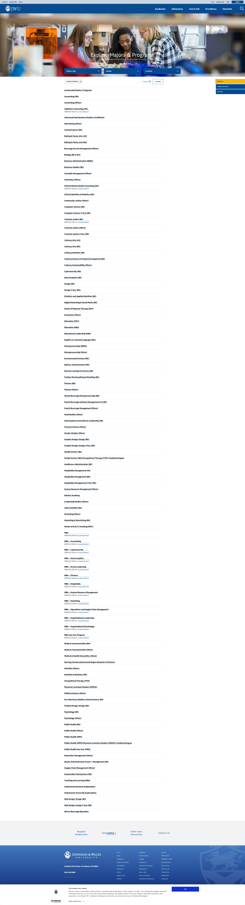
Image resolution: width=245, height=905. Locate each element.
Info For (4, 2)
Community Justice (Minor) (76, 200)
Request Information (223, 86)
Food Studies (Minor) (73, 414)
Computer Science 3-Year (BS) (77, 213)
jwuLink (163, 852)
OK (185, 889)
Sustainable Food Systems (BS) (78, 774)
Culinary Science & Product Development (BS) (84, 259)
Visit (227, 2)
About (118, 856)
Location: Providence (72, 81)
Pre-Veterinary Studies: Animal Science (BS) (83, 699)
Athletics (119, 879)
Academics (160, 9)
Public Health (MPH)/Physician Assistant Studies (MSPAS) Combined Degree (98, 743)
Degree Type (71, 71)
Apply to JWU (121, 875)
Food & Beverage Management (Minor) (81, 408)
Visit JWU (220, 91)
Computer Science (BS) (74, 207)
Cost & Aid (194, 9)
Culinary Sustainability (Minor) (78, 265)
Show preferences (75, 901)
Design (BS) (69, 284)
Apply (237, 2)
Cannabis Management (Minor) (78, 173)
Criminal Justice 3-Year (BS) (76, 234)
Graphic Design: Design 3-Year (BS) (79, 445)
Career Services (143, 856)
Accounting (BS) (71, 96)
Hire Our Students (144, 875)
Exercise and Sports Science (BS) (78, 371)
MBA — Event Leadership (75, 567)
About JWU (13, 2)
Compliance (142, 862)
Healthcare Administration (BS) (78, 464)
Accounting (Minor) (72, 102)
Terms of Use (165, 866)
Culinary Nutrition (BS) (74, 252)
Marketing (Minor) (72, 514)
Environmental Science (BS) (76, 358)
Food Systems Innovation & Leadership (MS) (83, 420)
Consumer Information (146, 866)
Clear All (145, 81)
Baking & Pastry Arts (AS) (75, 136)
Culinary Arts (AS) (72, 240)
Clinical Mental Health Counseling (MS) (81, 186)
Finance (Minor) (71, 389)
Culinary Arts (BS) (72, 246)
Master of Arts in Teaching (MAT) (78, 526)
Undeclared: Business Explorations (79, 786)
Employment (143, 869)
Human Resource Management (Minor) (81, 489)
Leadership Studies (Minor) (76, 501)
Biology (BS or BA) (72, 154)
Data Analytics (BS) (73, 277)
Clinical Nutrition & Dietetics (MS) (79, 194)
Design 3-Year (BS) (72, 290)
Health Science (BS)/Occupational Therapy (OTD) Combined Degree (94, 458)
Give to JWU (142, 872)
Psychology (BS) (71, 712)
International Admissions (146, 879)
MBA (66, 532)
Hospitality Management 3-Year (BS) (80, 483)
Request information (81, 833)
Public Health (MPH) (73, 737)
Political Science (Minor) (75, 693)
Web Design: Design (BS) (75, 799)
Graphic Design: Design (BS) (76, 439)
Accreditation (121, 866)
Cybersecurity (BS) (72, 271)
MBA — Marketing (72, 601)
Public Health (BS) (72, 724)
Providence (210, 9)
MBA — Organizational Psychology (79, 626)
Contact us (163, 833)
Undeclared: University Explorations (80, 793)
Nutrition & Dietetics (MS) (75, 674)
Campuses (142, 852)
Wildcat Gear (165, 875)
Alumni (119, 872)
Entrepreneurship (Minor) (75, 352)
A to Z (118, 852)
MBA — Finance (71, 575)
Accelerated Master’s (83, 112)
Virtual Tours (165, 872)
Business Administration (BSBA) (78, 161)
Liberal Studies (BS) (73, 508)
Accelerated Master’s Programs (78, 90)
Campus (110, 833)
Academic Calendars (123, 862)
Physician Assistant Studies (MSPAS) (80, 687)
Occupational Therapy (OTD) (77, 681)
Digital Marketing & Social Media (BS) (80, 302)
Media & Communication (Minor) (78, 649)
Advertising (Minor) (73, 123)
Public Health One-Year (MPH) (77, 749)
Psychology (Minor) (72, 718)
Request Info (220, 2)
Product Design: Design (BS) (76, 705)
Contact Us (164, 879)
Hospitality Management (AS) (77, 470)
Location (148, 71)
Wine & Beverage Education (76, 811)
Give (212, 2)
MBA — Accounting (72, 541)
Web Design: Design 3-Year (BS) (78, 805)
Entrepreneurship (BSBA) (75, 346)
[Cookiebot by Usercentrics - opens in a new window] (56, 901)
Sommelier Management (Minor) (78, 755)
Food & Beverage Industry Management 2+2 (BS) (85, 402)
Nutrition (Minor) (71, 668)
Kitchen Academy (72, 495)
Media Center (165, 856)
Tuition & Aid (165, 869)
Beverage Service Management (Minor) (81, 148)
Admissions (177, 9)
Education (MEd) (71, 327)
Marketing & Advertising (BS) (77, 520)
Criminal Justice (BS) (73, 219)
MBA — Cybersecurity (73, 549)
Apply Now (220, 81)
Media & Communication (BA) (77, 643)
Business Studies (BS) (74, 167)
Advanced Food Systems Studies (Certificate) (84, 117)
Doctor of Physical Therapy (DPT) (79, 308)
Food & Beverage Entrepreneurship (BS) (82, 396)
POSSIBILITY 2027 (166, 859)
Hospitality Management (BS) (77, 476)
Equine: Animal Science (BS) (76, 364)
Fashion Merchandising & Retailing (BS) (81, 377)
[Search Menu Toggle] (241, 8)
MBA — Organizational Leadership (79, 618)
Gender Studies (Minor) (74, 433)
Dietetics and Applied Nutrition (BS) (80, 296)
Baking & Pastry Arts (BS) (75, 142)
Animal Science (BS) (73, 130)
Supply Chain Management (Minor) (79, 768)
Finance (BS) (70, 383)
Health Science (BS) (73, 452)
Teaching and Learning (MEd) (77, 780)
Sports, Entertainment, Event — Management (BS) (86, 761)
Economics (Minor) (72, 315)
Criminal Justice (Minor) (75, 228)
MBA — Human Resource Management (81, 592)
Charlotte (227, 9)
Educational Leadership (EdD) (77, 333)
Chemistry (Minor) (72, 179)
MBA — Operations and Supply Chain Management (86, 609)
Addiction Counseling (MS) (76, 109)
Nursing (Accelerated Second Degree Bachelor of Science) (89, 662)
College (108, 71)
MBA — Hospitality (72, 584)
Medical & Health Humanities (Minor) (80, 656)
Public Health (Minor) (73, 730)
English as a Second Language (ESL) (80, 340)
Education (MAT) (71, 321)
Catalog (141, 859)
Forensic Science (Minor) (75, 427)
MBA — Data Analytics (74, 558)
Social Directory (166, 862)
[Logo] (13, 8)
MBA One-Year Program (74, 635)
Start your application (136, 833)
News (20, 2)
